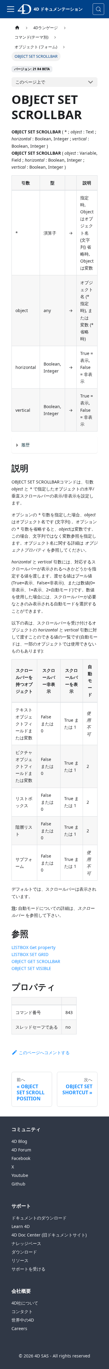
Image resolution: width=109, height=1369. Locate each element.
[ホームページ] (17, 28)
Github (18, 1184)
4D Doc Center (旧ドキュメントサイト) (49, 1235)
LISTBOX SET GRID (30, 954)
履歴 (25, 445)
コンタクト (22, 1311)
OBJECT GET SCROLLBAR (36, 961)
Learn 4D (21, 1226)
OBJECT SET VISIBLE (31, 968)
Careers (19, 1328)
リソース (20, 1260)
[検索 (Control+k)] (98, 9)
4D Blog (19, 1141)
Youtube (20, 1175)
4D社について (25, 1303)
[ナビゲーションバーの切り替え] (10, 9)
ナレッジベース (26, 1243)
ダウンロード (24, 1252)
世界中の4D (23, 1320)
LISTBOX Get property (33, 947)
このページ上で (30, 82)
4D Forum (21, 1150)
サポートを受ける (28, 1269)
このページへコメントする (44, 1052)
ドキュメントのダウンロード (39, 1218)
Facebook (21, 1158)
